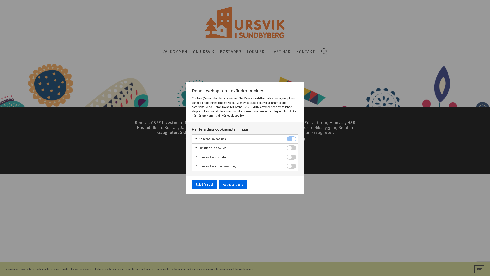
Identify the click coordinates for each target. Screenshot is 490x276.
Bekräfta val (204, 184)
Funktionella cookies (212, 148)
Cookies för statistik (212, 157)
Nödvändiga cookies (212, 139)
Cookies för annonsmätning (217, 166)
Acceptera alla (233, 184)
